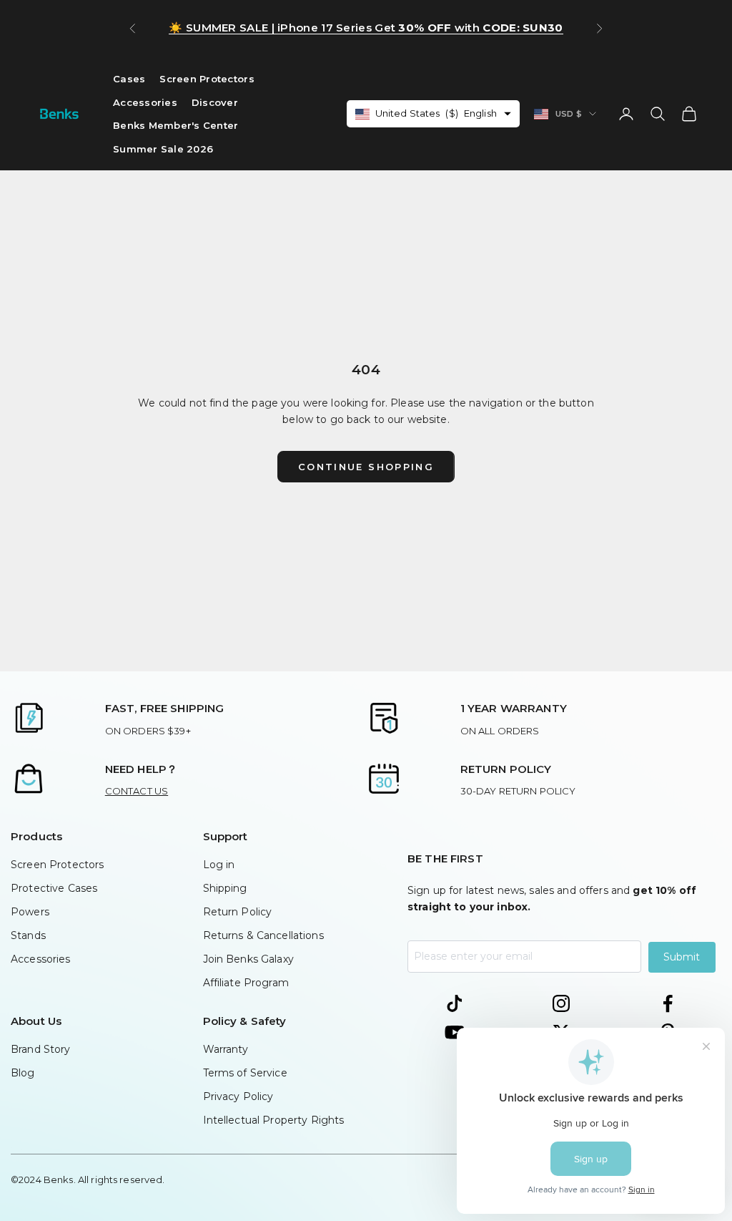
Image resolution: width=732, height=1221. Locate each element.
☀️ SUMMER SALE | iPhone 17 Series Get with (366, 27)
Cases (129, 78)
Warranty (226, 1049)
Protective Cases (54, 888)
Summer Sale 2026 (163, 149)
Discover (215, 102)
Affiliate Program (246, 982)
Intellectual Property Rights (274, 1120)
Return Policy (237, 911)
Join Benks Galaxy (248, 959)
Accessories (145, 102)
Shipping (225, 888)
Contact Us (136, 791)
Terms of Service (245, 1072)
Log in (219, 864)
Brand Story (41, 1049)
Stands (28, 935)
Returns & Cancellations (263, 935)
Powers (30, 911)
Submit (681, 956)
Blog (23, 1072)
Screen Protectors (206, 78)
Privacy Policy (238, 1096)
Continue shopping (366, 466)
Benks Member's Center (176, 125)
